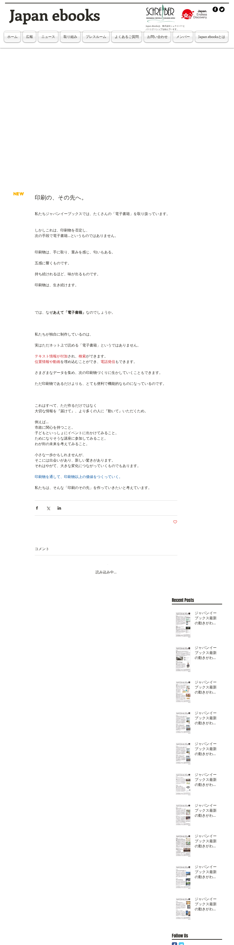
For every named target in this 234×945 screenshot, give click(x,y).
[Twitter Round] (222, 9)
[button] (183, 36)
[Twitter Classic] (181, 941)
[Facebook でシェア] (37, 508)
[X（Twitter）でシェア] (48, 508)
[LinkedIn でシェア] (59, 508)
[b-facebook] (215, 9)
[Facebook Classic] (174, 941)
